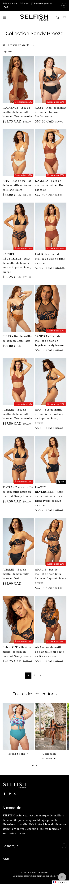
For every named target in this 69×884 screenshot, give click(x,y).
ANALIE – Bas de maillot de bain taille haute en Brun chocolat (17, 414)
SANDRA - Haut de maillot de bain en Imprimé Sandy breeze (49, 341)
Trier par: (11, 45)
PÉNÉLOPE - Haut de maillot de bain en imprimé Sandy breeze (17, 652)
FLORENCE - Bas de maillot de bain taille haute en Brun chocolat (17, 112)
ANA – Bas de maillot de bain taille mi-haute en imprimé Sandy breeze (49, 416)
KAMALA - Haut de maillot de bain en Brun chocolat (50, 185)
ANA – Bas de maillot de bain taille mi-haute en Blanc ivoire (17, 185)
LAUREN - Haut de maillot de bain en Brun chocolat (50, 259)
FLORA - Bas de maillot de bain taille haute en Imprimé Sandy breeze (18, 492)
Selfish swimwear (39, 872)
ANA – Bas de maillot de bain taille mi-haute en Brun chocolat (49, 652)
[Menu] (4, 18)
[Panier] (64, 18)
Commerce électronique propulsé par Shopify (35, 876)
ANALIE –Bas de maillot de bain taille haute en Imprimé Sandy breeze (50, 576)
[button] (60, 882)
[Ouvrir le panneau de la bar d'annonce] (63, 5)
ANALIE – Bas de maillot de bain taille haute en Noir (16, 574)
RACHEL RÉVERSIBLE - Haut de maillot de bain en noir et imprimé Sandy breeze (17, 263)
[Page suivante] (41, 675)
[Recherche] (57, 18)
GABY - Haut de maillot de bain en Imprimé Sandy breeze (50, 112)
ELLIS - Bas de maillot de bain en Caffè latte (17, 338)
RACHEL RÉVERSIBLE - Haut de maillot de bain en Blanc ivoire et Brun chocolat (49, 496)
